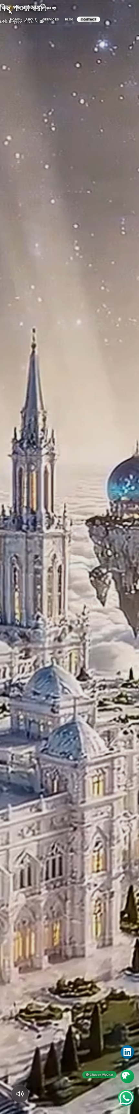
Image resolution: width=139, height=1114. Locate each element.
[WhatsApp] (126, 1098)
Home (14, 19)
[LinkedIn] (127, 1052)
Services (51, 19)
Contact (88, 19)
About (31, 19)
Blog (69, 19)
